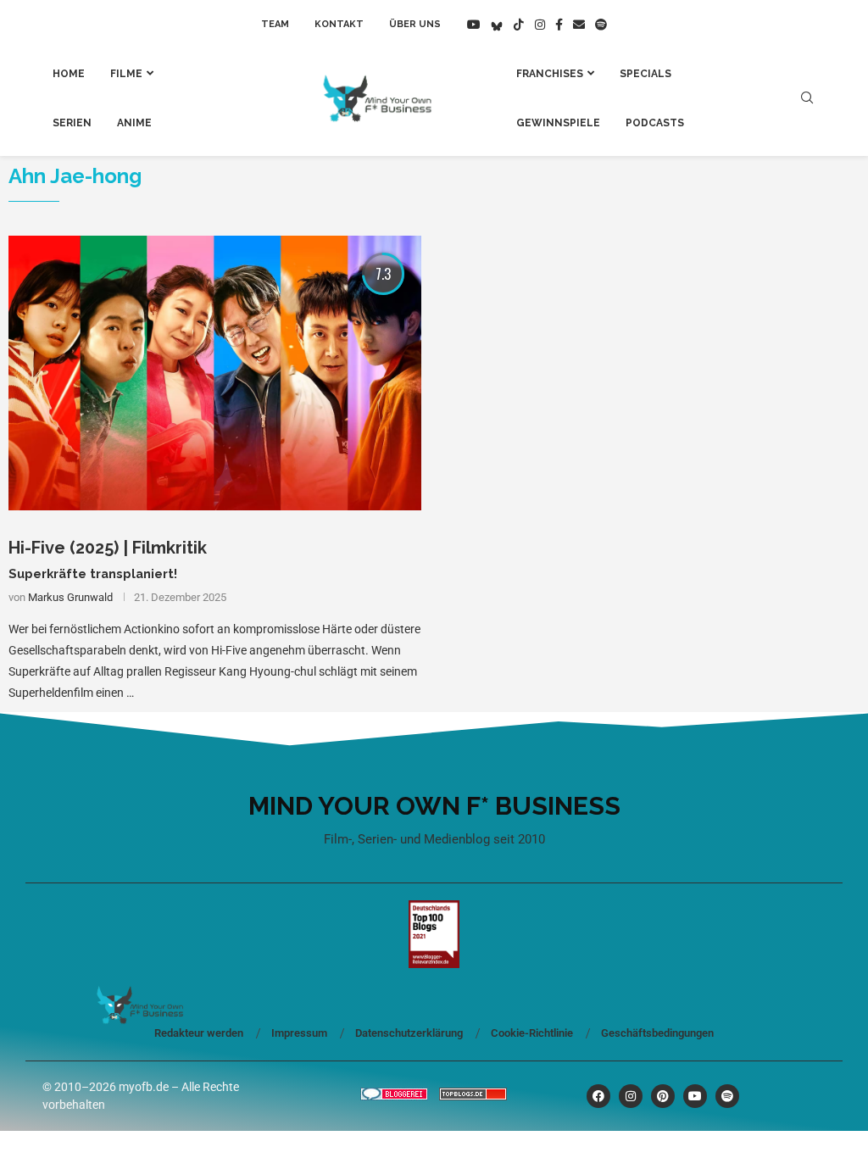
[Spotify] (601, 24)
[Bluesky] (497, 24)
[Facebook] (559, 24)
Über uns (415, 24)
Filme (126, 74)
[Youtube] (473, 24)
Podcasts (655, 123)
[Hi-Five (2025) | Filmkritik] (214, 373)
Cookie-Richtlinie (532, 1033)
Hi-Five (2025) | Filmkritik (107, 547)
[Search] (806, 98)
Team (275, 24)
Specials (645, 74)
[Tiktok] (519, 24)
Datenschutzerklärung (409, 1033)
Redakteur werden (198, 1033)
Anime (134, 123)
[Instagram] (540, 24)
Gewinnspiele (558, 123)
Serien (72, 123)
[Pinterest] (663, 1096)
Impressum (299, 1033)
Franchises (549, 74)
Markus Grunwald (70, 597)
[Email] (579, 24)
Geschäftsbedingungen (657, 1033)
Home (69, 74)
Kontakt (339, 24)
